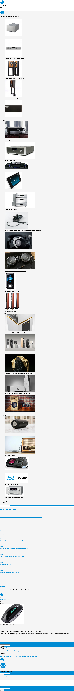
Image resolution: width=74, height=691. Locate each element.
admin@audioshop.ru (4, 599)
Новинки (4, 313)
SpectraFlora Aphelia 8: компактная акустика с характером (14, 548)
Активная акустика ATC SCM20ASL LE (9, 572)
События (7, 500)
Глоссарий (5, 502)
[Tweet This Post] (38, 511)
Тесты (4, 211)
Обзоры (4, 120)
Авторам (4, 5)
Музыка (4, 499)
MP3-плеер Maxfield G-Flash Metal (8, 509)
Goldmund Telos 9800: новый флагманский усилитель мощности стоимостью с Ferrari (21, 517)
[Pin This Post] (38, 512)
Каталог (4, 18)
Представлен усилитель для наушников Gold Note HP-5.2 (14, 532)
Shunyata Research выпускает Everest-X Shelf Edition (12, 540)
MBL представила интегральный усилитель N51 (12, 556)
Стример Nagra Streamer (6, 564)
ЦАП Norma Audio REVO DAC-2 (7, 580)
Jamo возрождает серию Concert (8, 524)
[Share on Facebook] (38, 626)
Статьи (4, 415)
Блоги (6, 501)
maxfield (7, 647)
